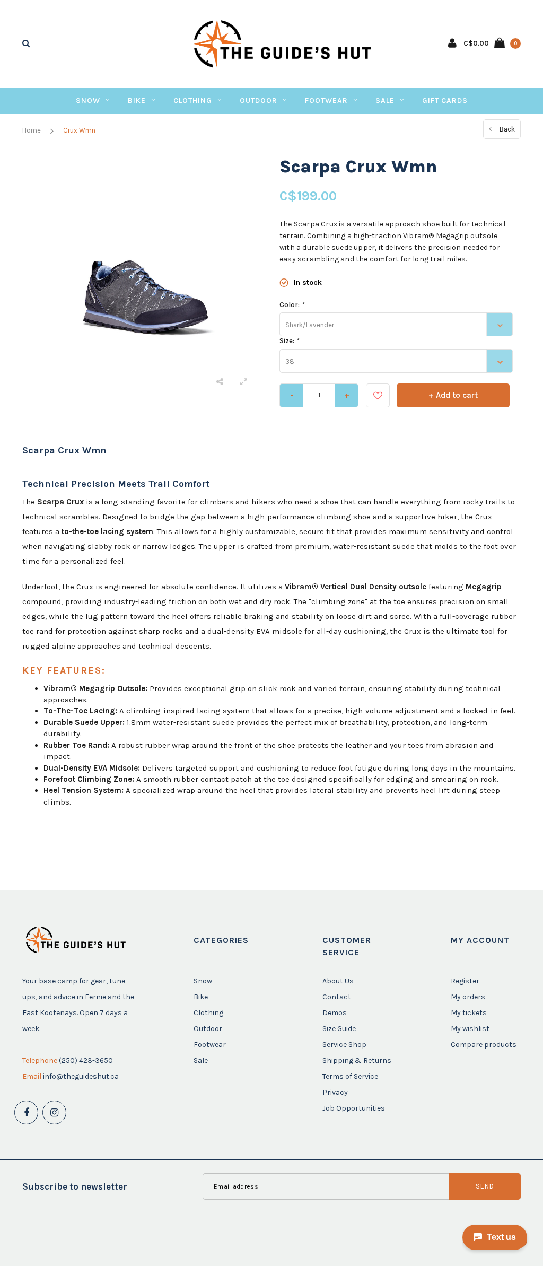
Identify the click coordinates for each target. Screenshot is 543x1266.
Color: (291, 305)
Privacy (335, 1092)
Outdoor (258, 100)
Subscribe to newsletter (74, 1186)
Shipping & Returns (356, 1060)
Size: (289, 341)
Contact (336, 996)
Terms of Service (350, 1076)
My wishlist (470, 1028)
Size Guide (339, 1028)
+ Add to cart (453, 395)
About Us (338, 980)
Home (31, 130)
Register (465, 980)
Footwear (326, 100)
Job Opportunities (353, 1108)
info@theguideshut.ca (81, 1076)
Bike (137, 100)
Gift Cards (445, 100)
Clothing (192, 100)
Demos (334, 1012)
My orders (468, 996)
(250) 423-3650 (86, 1060)
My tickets (469, 1012)
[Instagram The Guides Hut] (54, 1112)
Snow (88, 100)
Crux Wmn (79, 130)
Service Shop (344, 1044)
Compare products (483, 1044)
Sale (385, 100)
